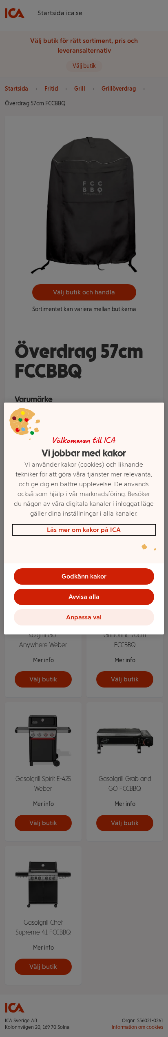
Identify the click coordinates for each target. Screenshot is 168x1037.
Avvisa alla (84, 597)
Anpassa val (84, 617)
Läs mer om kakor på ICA (84, 530)
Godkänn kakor (84, 576)
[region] (84, 518)
